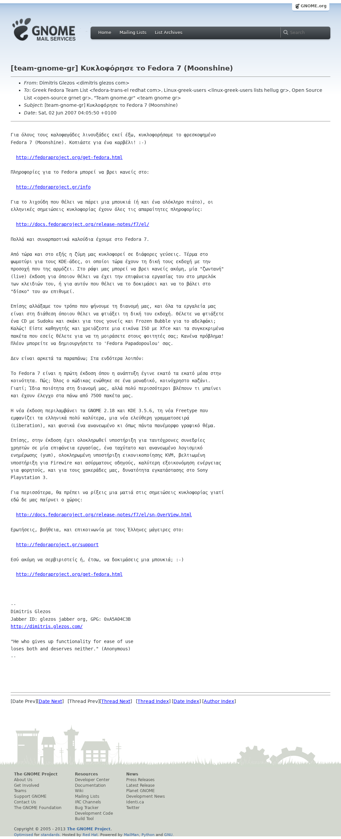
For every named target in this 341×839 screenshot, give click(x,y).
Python (148, 835)
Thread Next (115, 701)
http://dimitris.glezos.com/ (47, 626)
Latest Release (140, 785)
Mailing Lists (133, 32)
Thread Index (153, 701)
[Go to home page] (54, 43)
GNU (168, 835)
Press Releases (140, 779)
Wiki (79, 790)
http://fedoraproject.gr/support (57, 544)
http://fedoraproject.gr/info (53, 187)
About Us (23, 779)
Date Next (50, 701)
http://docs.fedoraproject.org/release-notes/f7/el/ (82, 224)
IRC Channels (88, 802)
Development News (145, 796)
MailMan (131, 835)
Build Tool (84, 818)
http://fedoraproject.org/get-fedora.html (69, 157)
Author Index (219, 701)
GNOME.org (314, 6)
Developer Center (92, 779)
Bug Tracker (87, 807)
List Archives (168, 32)
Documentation (90, 785)
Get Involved (26, 785)
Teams (20, 790)
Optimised (23, 835)
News (132, 774)
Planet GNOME (140, 790)
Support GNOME (30, 796)
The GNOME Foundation (38, 807)
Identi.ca (135, 802)
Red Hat (90, 835)
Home (104, 32)
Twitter (133, 807)
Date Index (186, 701)
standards (50, 835)
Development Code (94, 813)
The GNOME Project (36, 774)
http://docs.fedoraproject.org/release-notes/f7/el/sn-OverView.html (104, 514)
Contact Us (25, 802)
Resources (86, 774)
